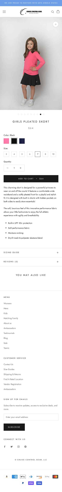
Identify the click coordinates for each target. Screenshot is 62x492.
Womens (7, 303)
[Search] (52, 11)
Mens (6, 308)
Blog (6, 338)
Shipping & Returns (12, 374)
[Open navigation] (4, 11)
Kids (6, 313)
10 (53, 154)
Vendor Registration (12, 384)
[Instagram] (18, 446)
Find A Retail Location (13, 379)
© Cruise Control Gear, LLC (31, 460)
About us (7, 323)
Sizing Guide (12, 252)
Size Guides (9, 369)
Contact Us (8, 364)
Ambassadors (10, 328)
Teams (6, 347)
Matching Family (11, 318)
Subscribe (14, 427)
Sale (5, 343)
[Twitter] (12, 446)
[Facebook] (5, 446)
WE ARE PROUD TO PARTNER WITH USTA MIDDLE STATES (31, 3)
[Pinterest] (25, 446)
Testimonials (9, 333)
